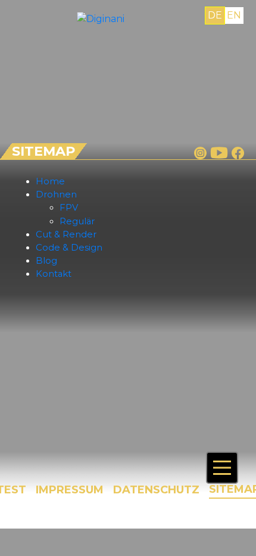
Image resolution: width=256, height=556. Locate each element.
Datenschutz (156, 489)
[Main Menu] (222, 468)
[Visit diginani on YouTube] (219, 152)
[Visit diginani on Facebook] (238, 153)
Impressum (70, 489)
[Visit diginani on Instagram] (200, 153)
